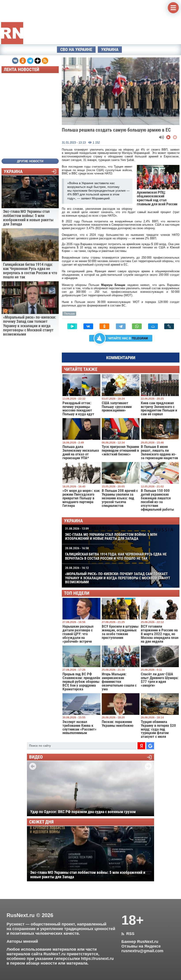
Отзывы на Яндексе (141, 946)
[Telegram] (120, 326)
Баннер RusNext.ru (139, 941)
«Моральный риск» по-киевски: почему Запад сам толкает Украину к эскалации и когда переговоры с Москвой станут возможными (117, 575)
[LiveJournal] (169, 326)
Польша (69, 313)
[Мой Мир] (153, 326)
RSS (127, 933)
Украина (110, 49)
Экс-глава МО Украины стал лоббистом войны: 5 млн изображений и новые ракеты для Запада (111, 534)
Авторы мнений (22, 941)
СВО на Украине (76, 49)
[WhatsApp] (137, 326)
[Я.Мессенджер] (72, 326)
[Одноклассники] (104, 326)
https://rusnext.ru (97, 958)
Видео (36, 757)
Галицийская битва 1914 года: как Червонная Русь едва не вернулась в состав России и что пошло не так (116, 553)
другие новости (30, 161)
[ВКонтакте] (88, 326)
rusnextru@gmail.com (142, 951)
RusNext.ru (21, 915)
